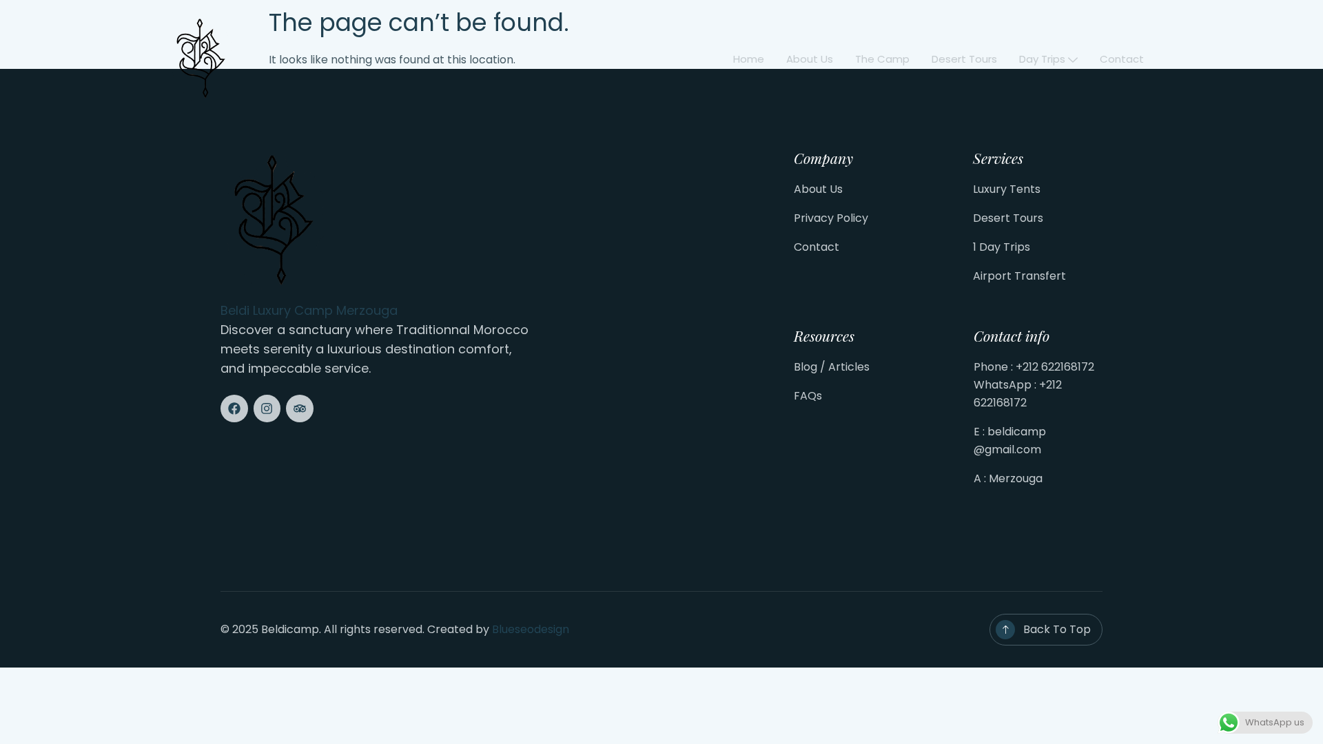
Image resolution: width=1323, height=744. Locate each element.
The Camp (882, 59)
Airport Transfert (1019, 276)
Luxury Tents (1006, 189)
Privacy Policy (831, 218)
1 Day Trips (1001, 247)
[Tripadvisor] (300, 408)
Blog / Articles (832, 367)
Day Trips (1042, 59)
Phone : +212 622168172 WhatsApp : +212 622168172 (1034, 385)
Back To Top (1057, 629)
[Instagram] (267, 408)
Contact (1122, 59)
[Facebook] (234, 408)
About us (809, 59)
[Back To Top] (1005, 629)
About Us (818, 189)
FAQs (808, 396)
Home (748, 59)
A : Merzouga (1008, 478)
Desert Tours (964, 59)
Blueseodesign (530, 629)
